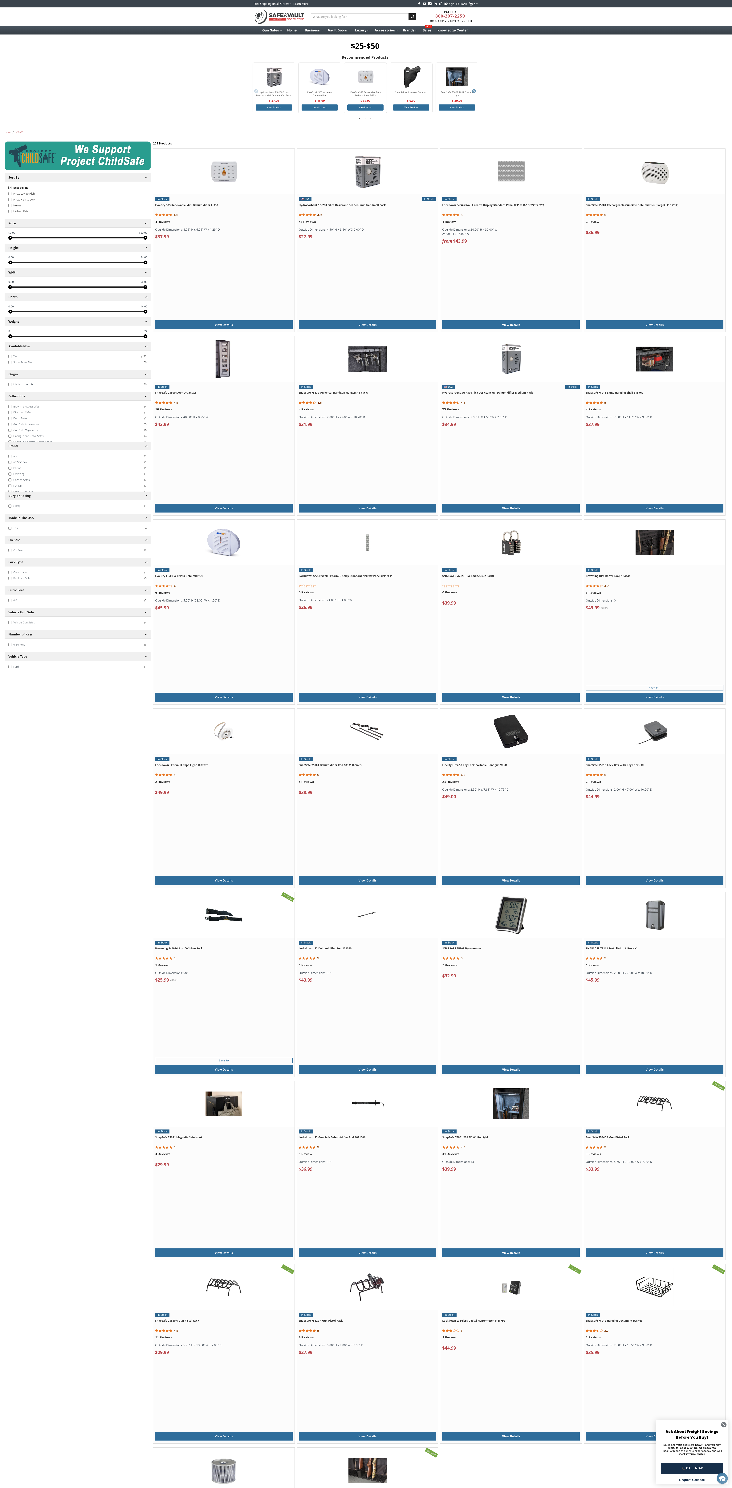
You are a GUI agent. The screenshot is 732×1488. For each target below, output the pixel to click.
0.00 (11, 257)
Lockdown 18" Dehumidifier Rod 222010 (325, 948)
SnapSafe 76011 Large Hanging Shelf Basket (614, 392)
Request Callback (692, 1480)
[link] (77, 356)
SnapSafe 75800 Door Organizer (175, 392)
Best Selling (20, 187)
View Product (274, 107)
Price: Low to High (24, 193)
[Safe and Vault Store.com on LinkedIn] (435, 3)
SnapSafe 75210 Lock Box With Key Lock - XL (615, 765)
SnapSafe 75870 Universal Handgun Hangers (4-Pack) (333, 392)
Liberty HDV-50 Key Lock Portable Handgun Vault (474, 765)
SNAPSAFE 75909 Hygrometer (461, 948)
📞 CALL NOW (692, 1468)
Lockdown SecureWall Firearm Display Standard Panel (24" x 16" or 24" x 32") (493, 205)
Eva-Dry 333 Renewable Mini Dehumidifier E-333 (186, 205)
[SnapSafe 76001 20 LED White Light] (456, 76)
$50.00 (143, 232)
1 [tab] (359, 118)
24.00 (143, 257)
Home (7, 132)
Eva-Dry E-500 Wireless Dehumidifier (179, 576)
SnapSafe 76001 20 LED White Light (465, 1137)
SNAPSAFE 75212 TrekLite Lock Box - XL (612, 948)
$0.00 (11, 232)
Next (474, 91)
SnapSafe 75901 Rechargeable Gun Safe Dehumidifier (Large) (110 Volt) (632, 205)
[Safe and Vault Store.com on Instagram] (430, 3)
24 (145, 331)
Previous (256, 91)
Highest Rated (21, 211)
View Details (224, 325)
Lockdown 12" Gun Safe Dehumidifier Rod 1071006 (332, 1137)
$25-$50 (19, 132)
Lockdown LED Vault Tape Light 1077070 (181, 765)
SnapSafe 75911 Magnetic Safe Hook (179, 1137)
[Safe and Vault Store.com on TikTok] (440, 3)
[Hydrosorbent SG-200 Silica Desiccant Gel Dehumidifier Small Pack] (273, 76)
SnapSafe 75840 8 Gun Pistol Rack (608, 1137)
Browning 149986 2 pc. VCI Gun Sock (179, 948)
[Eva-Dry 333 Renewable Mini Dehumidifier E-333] (365, 76)
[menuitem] (271, 30)
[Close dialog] (724, 1425)
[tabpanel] (274, 88)
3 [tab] (371, 118)
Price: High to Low (24, 199)
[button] (722, 1478)
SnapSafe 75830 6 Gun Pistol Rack (177, 1320)
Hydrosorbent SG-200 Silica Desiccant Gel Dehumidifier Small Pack (342, 205)
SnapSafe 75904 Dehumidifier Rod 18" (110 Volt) (330, 765)
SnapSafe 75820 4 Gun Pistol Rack (321, 1320)
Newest (17, 205)
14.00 (143, 306)
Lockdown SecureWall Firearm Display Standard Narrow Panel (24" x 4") (346, 576)
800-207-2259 (450, 16)
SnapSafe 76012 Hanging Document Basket (614, 1320)
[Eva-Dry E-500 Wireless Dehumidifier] (319, 76)
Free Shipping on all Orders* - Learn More (281, 4)
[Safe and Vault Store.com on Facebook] (419, 3)
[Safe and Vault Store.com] (279, 17)
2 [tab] (365, 118)
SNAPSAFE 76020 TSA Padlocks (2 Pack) (468, 576)
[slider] (10, 238)
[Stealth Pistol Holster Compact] (411, 76)
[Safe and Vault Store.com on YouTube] (424, 3)
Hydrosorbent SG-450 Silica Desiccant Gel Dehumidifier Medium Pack (487, 392)
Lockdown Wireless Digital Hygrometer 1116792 (473, 1320)
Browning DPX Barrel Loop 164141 (608, 576)
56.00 (143, 282)
